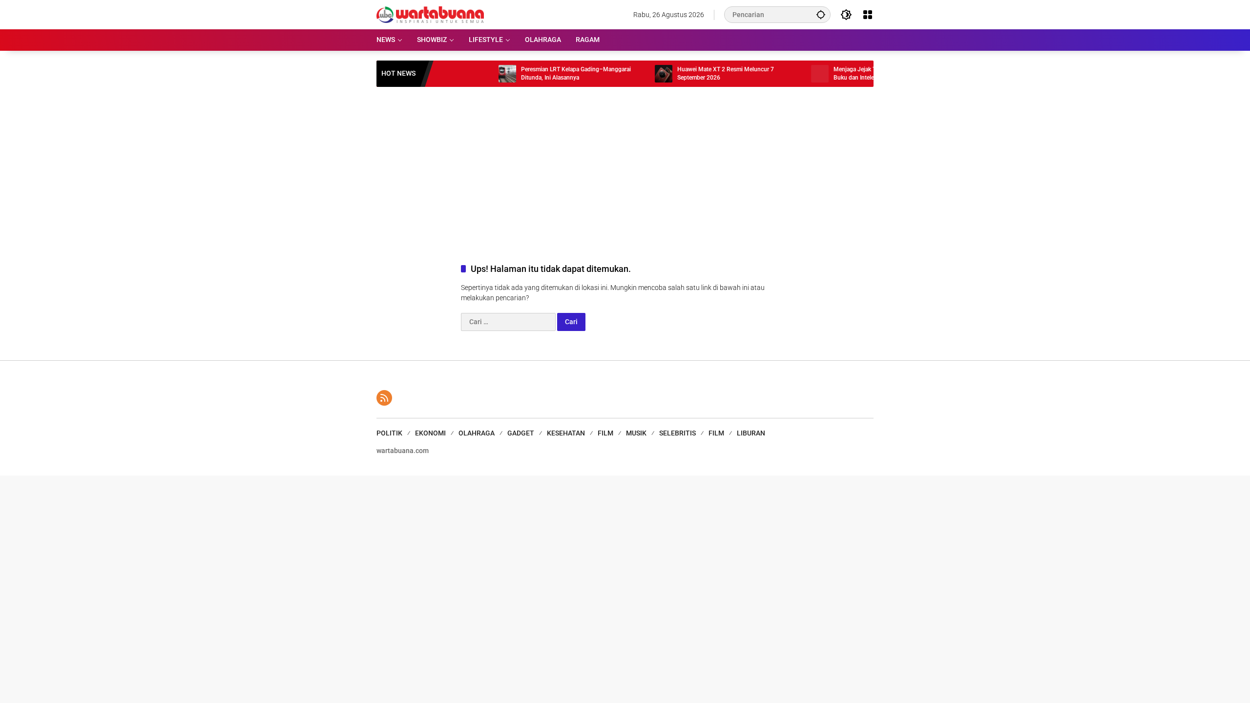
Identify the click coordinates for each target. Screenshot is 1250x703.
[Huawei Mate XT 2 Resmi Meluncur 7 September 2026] (646, 74)
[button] (821, 14)
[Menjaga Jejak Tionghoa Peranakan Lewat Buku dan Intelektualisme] (802, 74)
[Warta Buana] (430, 14)
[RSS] (384, 398)
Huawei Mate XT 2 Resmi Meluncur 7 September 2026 (708, 73)
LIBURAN (751, 433)
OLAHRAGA (476, 433)
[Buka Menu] (868, 15)
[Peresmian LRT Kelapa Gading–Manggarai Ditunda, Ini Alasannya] (490, 74)
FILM (605, 433)
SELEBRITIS (677, 433)
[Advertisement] (625, 165)
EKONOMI (430, 433)
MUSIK (636, 433)
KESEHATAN (566, 433)
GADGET (520, 433)
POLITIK (389, 433)
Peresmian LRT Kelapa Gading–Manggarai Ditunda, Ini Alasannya (558, 73)
